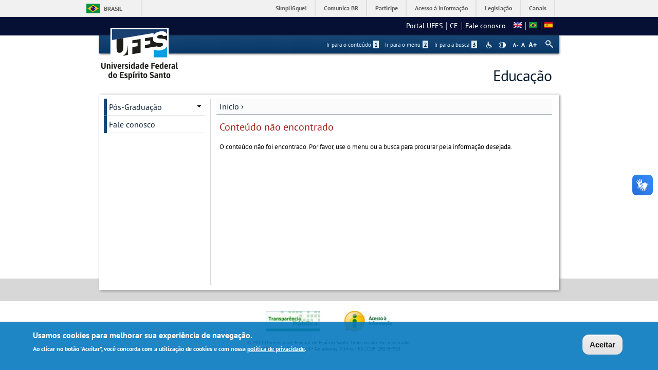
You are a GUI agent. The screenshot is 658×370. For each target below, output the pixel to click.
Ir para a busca (455, 44)
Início (229, 106)
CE (454, 25)
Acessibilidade (490, 45)
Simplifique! (291, 8)
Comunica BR (341, 8)
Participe (386, 8)
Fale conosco (485, 25)
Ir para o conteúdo (352, 44)
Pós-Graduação (135, 107)
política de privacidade (276, 349)
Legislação (498, 8)
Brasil (113, 8)
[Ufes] (139, 50)
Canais (537, 8)
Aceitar (602, 344)
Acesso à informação (441, 8)
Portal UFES (424, 25)
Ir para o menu (406, 44)
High (502, 45)
